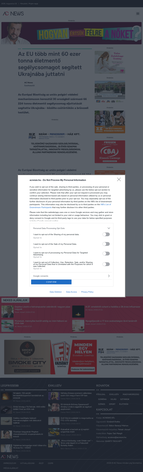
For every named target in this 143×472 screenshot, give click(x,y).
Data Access (71, 292)
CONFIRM (51, 282)
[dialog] (71, 236)
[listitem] (71, 228)
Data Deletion (56, 292)
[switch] (106, 234)
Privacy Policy (87, 292)
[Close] (119, 180)
